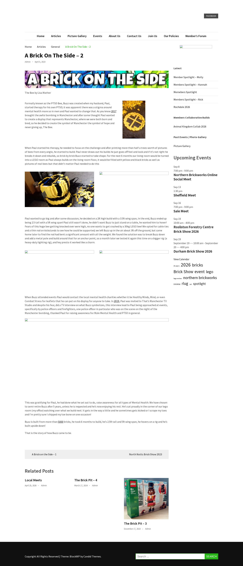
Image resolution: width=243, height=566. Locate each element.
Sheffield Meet (185, 195)
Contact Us (134, 36)
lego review (178, 278)
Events (97, 36)
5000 (60, 421)
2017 (113, 111)
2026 (186, 265)
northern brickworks (200, 277)
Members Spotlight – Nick (188, 99)
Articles (56, 36)
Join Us (152, 36)
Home (40, 36)
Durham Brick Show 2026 (193, 251)
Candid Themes (92, 556)
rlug (185, 283)
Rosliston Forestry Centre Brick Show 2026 (193, 229)
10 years (177, 266)
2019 (116, 301)
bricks (197, 265)
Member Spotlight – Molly (188, 77)
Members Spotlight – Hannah (190, 84)
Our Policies (171, 36)
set (190, 284)
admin (28, 61)
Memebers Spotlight (185, 92)
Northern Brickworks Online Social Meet (195, 176)
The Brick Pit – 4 (85, 480)
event (200, 271)
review (177, 284)
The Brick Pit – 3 (135, 523)
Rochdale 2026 (182, 107)
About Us (114, 36)
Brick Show (183, 271)
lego (209, 271)
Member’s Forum (195, 36)
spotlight (199, 284)
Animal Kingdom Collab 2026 (190, 126)
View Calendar (181, 259)
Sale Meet (181, 211)
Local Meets (33, 480)
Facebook (211, 16)
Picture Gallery (77, 36)
